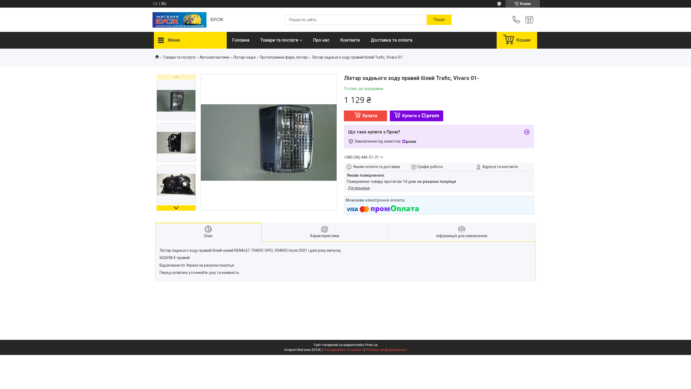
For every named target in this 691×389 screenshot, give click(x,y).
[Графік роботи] (529, 19)
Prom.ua (371, 345)
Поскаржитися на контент (343, 350)
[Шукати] (439, 20)
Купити (370, 115)
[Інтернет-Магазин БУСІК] (179, 20)
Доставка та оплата (391, 40)
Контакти (350, 40)
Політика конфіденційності (386, 350)
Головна (240, 40)
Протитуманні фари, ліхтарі (284, 57)
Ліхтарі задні (244, 57)
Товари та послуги (279, 40)
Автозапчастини (214, 57)
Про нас (321, 40)
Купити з (411, 115)
